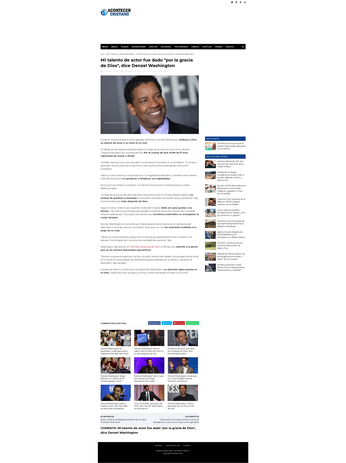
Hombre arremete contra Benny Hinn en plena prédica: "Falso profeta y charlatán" (231, 267)
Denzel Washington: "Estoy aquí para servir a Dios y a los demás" (181, 406)
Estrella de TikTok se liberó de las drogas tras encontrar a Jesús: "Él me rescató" (231, 256)
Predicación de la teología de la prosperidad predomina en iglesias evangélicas (230, 224)
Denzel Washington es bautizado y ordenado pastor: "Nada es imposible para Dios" (114, 351)
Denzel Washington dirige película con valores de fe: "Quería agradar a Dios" (113, 378)
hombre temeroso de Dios (145, 246)
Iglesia (124, 47)
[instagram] (236, 2)
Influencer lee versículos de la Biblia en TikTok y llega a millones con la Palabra (231, 202)
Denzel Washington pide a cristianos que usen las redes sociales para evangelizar (114, 406)
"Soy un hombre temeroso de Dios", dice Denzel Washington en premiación (148, 406)
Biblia (114, 47)
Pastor (153, 47)
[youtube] (245, 2)
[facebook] (232, 2)
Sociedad (166, 47)
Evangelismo (139, 47)
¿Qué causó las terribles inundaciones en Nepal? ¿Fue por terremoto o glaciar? (231, 213)
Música (229, 47)
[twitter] (240, 2)
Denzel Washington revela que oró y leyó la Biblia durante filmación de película (182, 378)
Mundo (218, 47)
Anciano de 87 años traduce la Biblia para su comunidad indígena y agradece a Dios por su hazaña (231, 189)
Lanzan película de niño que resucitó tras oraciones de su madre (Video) (230, 164)
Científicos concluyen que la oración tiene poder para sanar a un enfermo (231, 146)
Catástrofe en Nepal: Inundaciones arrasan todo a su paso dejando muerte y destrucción (230, 176)
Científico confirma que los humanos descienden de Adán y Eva (229, 245)
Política (207, 47)
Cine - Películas (112, 54)
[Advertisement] (196, 25)
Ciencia (195, 47)
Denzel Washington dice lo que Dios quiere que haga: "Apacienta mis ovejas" (149, 378)
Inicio (105, 47)
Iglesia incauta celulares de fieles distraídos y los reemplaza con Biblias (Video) (231, 234)
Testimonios (181, 47)
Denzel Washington (126, 54)
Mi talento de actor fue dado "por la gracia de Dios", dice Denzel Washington (181, 351)
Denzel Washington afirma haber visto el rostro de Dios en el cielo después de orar (148, 351)
